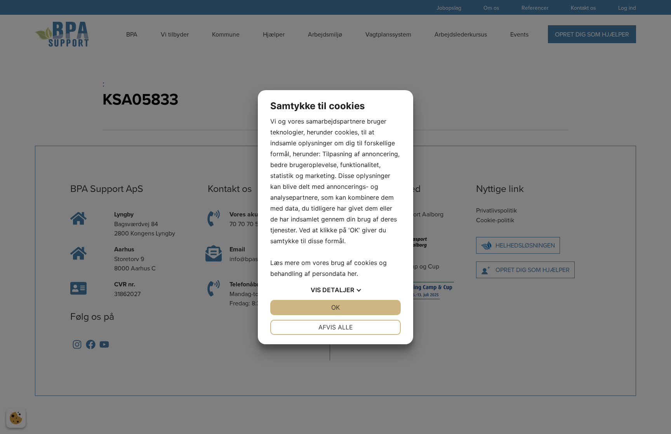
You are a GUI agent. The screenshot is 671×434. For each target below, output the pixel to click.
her (352, 273)
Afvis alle (335, 327)
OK (335, 307)
